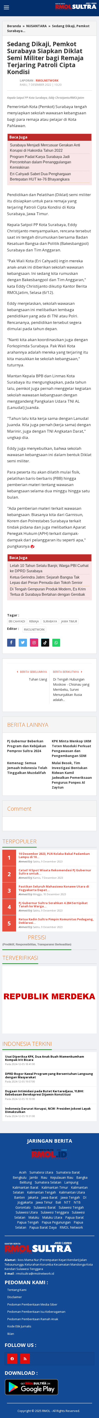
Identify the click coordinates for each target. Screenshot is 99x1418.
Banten (19, 1197)
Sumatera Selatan (48, 1182)
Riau (44, 1177)
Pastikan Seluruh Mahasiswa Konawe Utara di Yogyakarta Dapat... (54, 888)
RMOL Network (71, 1227)
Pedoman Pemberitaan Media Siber (32, 1304)
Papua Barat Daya (43, 1227)
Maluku (33, 1217)
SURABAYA (50, 621)
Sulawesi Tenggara (55, 1212)
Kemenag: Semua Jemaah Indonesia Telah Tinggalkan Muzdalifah (27, 768)
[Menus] (6, 8)
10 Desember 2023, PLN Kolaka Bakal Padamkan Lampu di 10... (54, 855)
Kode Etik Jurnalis (19, 1326)
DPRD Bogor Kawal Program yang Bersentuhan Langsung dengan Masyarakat (49, 1075)
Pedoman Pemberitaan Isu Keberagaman (36, 1311)
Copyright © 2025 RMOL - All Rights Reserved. (48, 1411)
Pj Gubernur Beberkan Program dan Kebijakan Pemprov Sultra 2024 (26, 746)
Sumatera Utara (41, 1172)
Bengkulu (19, 1177)
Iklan (10, 1334)
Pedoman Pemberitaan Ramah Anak (32, 1319)
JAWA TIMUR (69, 621)
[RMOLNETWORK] (38, 1247)
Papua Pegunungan (56, 1222)
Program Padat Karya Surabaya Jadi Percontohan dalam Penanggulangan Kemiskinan (40, 162)
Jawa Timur (44, 1202)
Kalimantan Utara (72, 1192)
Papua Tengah (28, 1222)
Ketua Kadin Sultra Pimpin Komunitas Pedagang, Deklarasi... (56, 920)
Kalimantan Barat (25, 1187)
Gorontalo (23, 1207)
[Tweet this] (23, 643)
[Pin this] (34, 643)
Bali (58, 1202)
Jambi (33, 1177)
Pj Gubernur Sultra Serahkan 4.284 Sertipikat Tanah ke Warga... (53, 904)
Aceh (22, 1172)
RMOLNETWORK (34, 630)
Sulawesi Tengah (71, 1207)
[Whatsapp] (56, 643)
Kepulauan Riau (61, 1177)
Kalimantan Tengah (41, 1192)
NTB (77, 1202)
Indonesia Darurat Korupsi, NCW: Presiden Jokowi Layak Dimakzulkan (48, 1110)
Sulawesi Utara (27, 1212)
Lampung (71, 1182)
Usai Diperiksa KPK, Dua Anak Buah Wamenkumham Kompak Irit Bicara (44, 1058)
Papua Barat (74, 1217)
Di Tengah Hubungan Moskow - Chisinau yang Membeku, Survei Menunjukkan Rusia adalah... (71, 689)
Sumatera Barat (68, 1172)
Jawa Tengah (70, 1197)
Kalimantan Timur (54, 1187)
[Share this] (11, 643)
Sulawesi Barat (45, 1207)
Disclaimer (14, 1297)
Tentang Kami (16, 1290)
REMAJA (34, 621)
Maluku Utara (52, 1217)
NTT (67, 1202)
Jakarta (33, 1197)
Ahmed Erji (25, 861)
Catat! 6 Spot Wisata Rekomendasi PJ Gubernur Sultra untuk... (55, 871)
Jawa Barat (49, 1197)
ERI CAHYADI (17, 621)
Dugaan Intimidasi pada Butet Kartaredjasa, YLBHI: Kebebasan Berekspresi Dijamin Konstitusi (44, 1092)
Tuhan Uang (38, 679)
